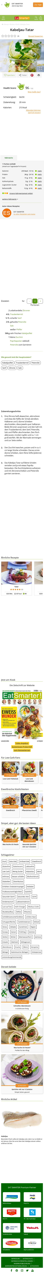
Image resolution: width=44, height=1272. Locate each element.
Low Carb (5, 871)
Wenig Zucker (18, 871)
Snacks (17, 947)
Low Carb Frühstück (10, 779)
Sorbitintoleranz (24, 922)
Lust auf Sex (7, 907)
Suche (36, 19)
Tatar (16, 587)
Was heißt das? (34, 92)
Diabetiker (6, 881)
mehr (40, 171)
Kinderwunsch (7, 902)
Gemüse (38, 937)
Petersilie (22, 322)
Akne (39, 871)
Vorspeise (34, 947)
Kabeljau (4, 1136)
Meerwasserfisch (25, 937)
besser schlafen (18, 876)
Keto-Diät (12, 861)
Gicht (34, 897)
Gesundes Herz (23, 897)
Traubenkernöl (16, 314)
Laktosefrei (30, 866)
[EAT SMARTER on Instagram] (22, 1270)
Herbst (5, 937)
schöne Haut (31, 917)
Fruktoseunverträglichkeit (12, 892)
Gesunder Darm (8, 897)
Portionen (35, 305)
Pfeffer (19, 329)
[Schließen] (1, 4)
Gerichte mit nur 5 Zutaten (22, 1089)
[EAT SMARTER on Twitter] (27, 1270)
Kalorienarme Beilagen (19, 952)
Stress (4, 927)
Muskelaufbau (7, 912)
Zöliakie (13, 927)
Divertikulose (18, 881)
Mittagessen (25, 942)
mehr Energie (20, 907)
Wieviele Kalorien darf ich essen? (33, 111)
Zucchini (19, 337)
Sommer (32, 932)
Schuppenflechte (8, 922)
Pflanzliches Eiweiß (29, 810)
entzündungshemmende (11, 957)
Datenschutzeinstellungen (22, 1261)
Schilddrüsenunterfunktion (12, 917)
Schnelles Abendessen (22, 1006)
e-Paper (40, 741)
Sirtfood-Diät (24, 861)
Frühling (22, 932)
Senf (19, 318)
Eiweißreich (10, 810)
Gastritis (28, 892)
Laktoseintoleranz (23, 902)
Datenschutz (28, 1259)
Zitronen (26, 310)
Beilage (5, 952)
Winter (13, 937)
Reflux (18, 912)
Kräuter (5, 942)
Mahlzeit (14, 942)
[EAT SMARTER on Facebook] (11, 1270)
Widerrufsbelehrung (22, 1263)
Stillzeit (36, 922)
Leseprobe (5, 741)
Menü (3, 19)
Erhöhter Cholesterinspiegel (13, 887)
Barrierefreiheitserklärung (16, 1266)
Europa (5, 932)
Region (33, 927)
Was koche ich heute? (22, 1048)
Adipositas (30, 871)
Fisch (4, 861)
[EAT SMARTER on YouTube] (32, 1270)
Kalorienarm (18, 866)
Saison (13, 932)
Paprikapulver (16, 341)
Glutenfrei (6, 866)
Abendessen (7, 947)
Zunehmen (23, 927)
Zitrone (12, 368)
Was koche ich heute (11, 844)
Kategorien (34, 1266)
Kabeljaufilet (27, 333)
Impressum (15, 1259)
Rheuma (27, 912)
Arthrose (5, 876)
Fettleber (30, 887)
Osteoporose (36, 952)
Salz (12, 325)
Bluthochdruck (32, 876)
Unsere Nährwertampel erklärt (21, 193)
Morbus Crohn (33, 907)
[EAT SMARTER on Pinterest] (16, 1270)
